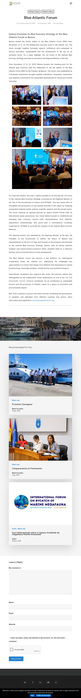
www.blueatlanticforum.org (43, 300)
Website (12, 624)
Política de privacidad (43, 695)
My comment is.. (15, 568)
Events (14, 529)
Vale (32, 695)
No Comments (58, 23)
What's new (34, 12)
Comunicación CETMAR (27, 23)
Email (11, 613)
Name (12, 602)
